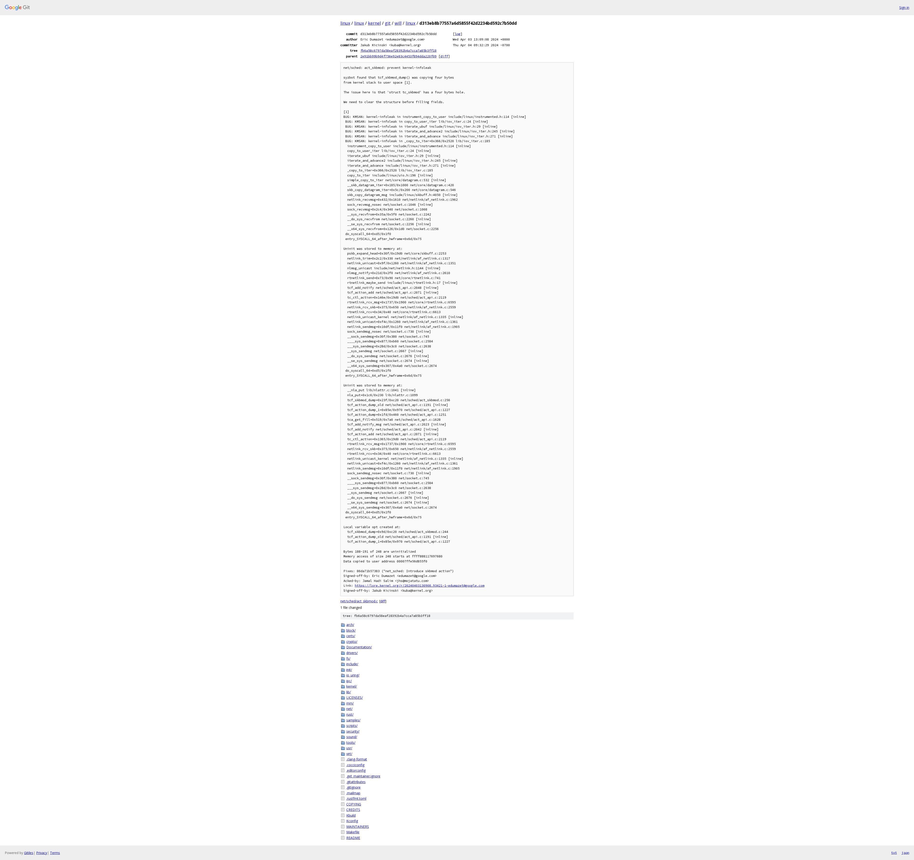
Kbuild (351, 815)
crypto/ (351, 641)
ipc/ (349, 681)
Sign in (904, 7)
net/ (349, 708)
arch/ (350, 624)
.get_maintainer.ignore (363, 776)
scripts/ (352, 725)
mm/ (350, 703)
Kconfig (352, 821)
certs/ (350, 636)
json (905, 852)
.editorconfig (356, 770)
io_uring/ (352, 675)
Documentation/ (359, 647)
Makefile (352, 832)
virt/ (349, 753)
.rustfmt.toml (356, 798)
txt (894, 852)
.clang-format (356, 759)
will (398, 23)
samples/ (353, 720)
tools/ (350, 742)
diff (444, 56)
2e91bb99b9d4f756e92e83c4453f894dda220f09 (398, 56)
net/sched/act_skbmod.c (359, 601)
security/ (352, 731)
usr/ (349, 748)
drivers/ (352, 652)
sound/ (351, 737)
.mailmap (353, 793)
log (457, 34)
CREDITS (353, 809)
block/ (351, 630)
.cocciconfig (355, 765)
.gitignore (353, 787)
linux (345, 23)
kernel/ (351, 686)
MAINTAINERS (357, 826)
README (353, 837)
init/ (349, 669)
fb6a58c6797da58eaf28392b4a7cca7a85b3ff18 (398, 50)
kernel (374, 23)
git (388, 23)
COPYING (353, 804)
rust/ (349, 714)
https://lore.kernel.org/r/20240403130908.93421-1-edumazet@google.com (419, 586)
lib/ (348, 692)
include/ (352, 664)
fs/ (348, 658)
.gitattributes (356, 782)
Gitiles (28, 852)
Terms (55, 852)
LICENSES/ (354, 697)
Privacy (41, 852)
